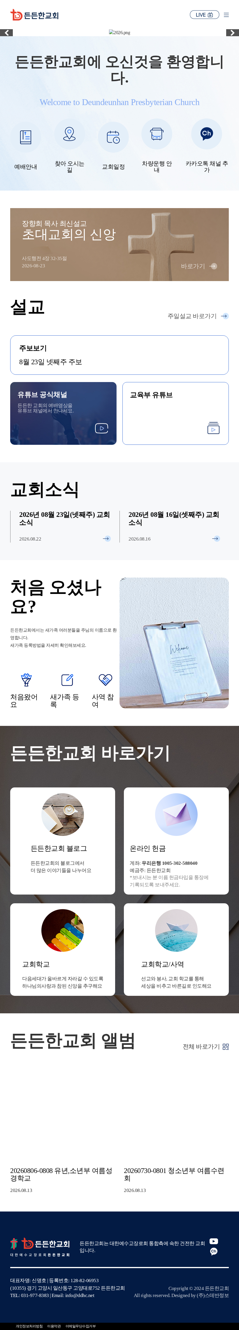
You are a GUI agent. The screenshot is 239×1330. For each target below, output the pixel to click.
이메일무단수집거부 (81, 1326)
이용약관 (54, 1326)
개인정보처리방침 (29, 1326)
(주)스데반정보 (213, 1295)
